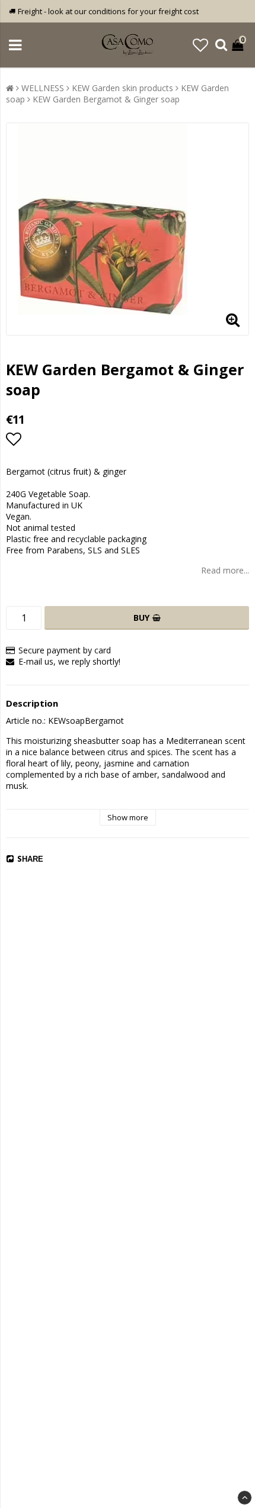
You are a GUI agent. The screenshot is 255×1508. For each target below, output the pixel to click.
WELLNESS (42, 88)
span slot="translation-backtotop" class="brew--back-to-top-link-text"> (244, 1497)
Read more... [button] (225, 570)
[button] (200, 45)
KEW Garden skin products (122, 88)
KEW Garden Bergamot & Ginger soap (106, 99)
